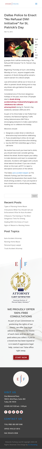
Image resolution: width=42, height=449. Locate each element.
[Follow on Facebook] (5, 412)
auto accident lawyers (20, 173)
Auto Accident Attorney (13, 238)
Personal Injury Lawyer (12, 245)
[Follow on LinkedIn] (17, 412)
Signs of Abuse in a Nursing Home (16, 225)
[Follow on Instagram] (9, 412)
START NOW (21, 357)
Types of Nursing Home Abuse (15, 206)
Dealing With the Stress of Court (16, 222)
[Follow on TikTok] (13, 412)
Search (34, 196)
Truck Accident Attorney (13, 248)
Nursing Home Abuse (12, 242)
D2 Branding (32, 445)
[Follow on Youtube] (21, 412)
